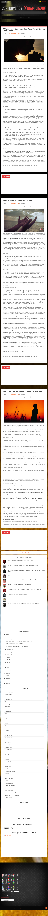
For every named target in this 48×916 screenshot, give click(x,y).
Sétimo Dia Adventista (10, 785)
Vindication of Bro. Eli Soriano (12, 795)
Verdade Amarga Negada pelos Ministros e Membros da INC (22, 579)
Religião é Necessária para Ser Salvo (14, 643)
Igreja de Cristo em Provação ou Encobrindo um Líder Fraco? (22, 575)
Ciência (6, 718)
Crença (6, 723)
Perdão (6, 768)
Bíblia (6, 701)
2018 (7, 675)
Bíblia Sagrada (8, 704)
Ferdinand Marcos (9, 744)
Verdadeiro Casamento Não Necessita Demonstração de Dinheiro (23, 565)
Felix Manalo (8, 742)
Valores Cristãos (9, 790)
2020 (7, 637)
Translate (11, 902)
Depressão (7, 730)
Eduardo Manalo (9, 737)
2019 (7, 673)
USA (6, 788)
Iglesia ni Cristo (8, 747)
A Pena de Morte (9, 692)
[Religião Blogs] (7, 835)
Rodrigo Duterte (9, 783)
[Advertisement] (24, 21)
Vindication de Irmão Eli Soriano (12, 792)
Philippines (7, 773)
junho (8, 662)
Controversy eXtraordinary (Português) (17, 908)
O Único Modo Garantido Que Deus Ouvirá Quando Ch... (19, 641)
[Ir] (45, 13)
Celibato (7, 713)
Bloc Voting (7, 706)
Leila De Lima (8, 761)
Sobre (29, 17)
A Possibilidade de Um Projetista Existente (17, 594)
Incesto (7, 754)
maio (8, 664)
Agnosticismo (8, 694)
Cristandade (13, 33)
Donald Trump (8, 735)
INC (6, 752)
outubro (9, 652)
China (6, 716)
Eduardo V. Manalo (9, 740)
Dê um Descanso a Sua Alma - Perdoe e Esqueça (17, 646)
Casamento (7, 709)
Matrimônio (8, 766)
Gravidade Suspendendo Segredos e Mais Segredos (20, 584)
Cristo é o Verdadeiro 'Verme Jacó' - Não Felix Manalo (20, 560)
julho (8, 659)
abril (8, 667)
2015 (7, 683)
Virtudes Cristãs (8, 797)
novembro (9, 649)
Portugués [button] (44, 1)
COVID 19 (7, 720)
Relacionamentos (9, 778)
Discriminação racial (9, 732)
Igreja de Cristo (8, 749)
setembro (9, 654)
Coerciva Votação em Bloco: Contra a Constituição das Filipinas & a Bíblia (24, 589)
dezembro (9, 639)
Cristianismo (8, 728)
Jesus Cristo (8, 756)
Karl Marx (7, 759)
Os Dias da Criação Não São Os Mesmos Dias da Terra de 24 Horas (23, 603)
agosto (8, 657)
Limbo (6, 764)
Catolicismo (8, 711)
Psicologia (7, 776)
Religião (7, 780)
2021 (7, 634)
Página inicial (21, 17)
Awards (7, 697)
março (8, 670)
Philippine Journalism (10, 771)
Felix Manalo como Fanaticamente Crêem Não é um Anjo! (21, 599)
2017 (7, 678)
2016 (7, 680)
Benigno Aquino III (9, 699)
